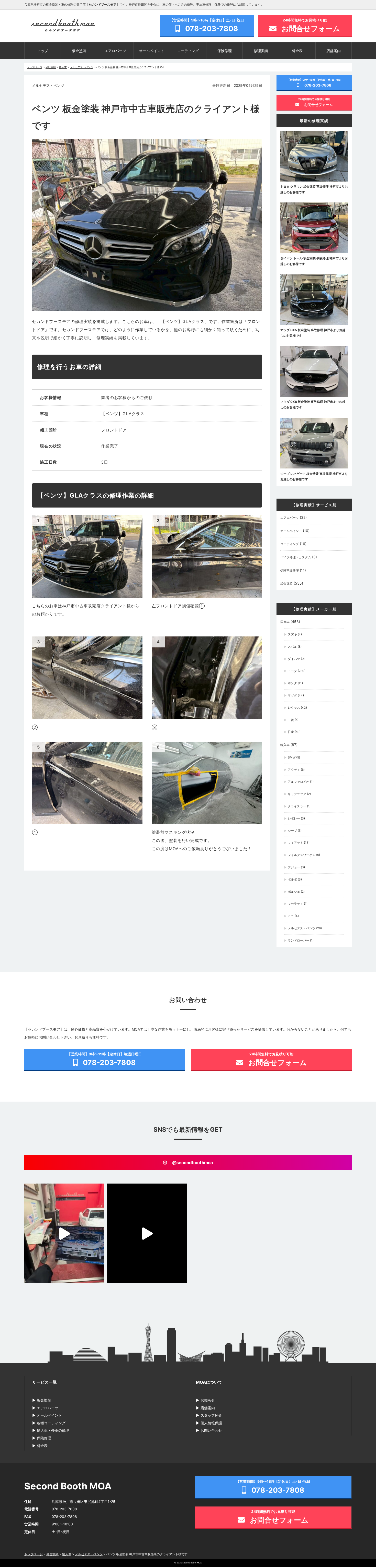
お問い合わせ (211, 1430)
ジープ (292, 831)
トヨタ (292, 671)
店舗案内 (333, 51)
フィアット (295, 843)
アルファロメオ (298, 781)
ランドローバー (298, 940)
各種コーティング (51, 1423)
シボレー (294, 818)
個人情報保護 (211, 1423)
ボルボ (292, 879)
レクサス (294, 707)
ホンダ (292, 683)
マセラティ (295, 904)
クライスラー (297, 806)
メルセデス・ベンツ (48, 85)
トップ (42, 51)
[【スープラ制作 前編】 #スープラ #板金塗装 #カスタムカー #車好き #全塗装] (147, 1233)
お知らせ (208, 1400)
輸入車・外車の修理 (53, 1430)
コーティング (188, 51)
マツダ (292, 695)
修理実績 (261, 51)
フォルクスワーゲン (301, 855)
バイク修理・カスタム (295, 557)
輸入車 (285, 745)
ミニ (291, 916)
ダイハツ (294, 659)
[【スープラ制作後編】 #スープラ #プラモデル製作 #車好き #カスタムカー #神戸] (64, 1233)
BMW (291, 757)
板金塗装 (79, 51)
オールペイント (151, 51)
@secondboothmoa (192, 1162)
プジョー (294, 867)
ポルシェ (294, 892)
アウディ (294, 770)
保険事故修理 (289, 570)
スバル (292, 646)
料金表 (297, 51)
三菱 (291, 720)
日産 (291, 732)
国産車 (285, 622)
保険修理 (224, 51)
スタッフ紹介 (211, 1415)
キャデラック (297, 794)
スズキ (292, 634)
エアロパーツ (115, 51)
